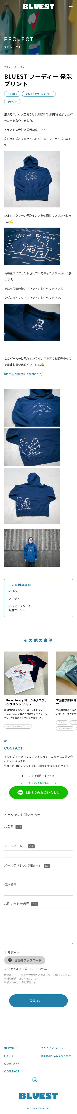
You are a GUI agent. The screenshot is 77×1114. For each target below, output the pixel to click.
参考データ (12, 953)
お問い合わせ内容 (20, 904)
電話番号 (10, 885)
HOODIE (12, 93)
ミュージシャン (65, 728)
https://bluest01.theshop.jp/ (23, 374)
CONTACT (12, 1071)
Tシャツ (62, 722)
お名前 (12, 826)
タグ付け (12, 101)
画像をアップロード (28, 960)
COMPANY (12, 1063)
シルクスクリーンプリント (39, 93)
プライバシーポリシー (53, 1048)
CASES (9, 1056)
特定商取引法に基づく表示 (56, 1055)
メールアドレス (18, 846)
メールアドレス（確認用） (26, 865)
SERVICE (11, 1048)
